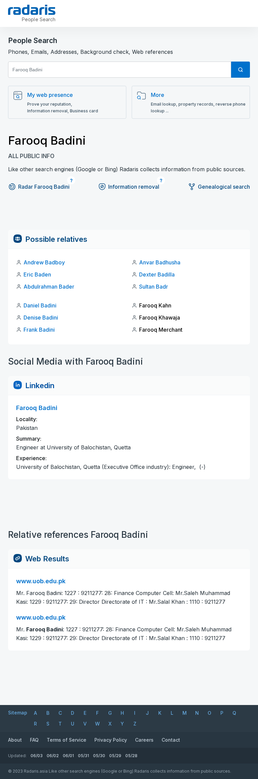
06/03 (37, 755)
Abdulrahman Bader (49, 286)
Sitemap (17, 712)
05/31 (83, 755)
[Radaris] (31, 10)
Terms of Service (66, 740)
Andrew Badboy (44, 262)
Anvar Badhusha (159, 262)
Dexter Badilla (157, 274)
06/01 (68, 755)
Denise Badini (41, 317)
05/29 (115, 755)
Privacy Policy (110, 740)
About (15, 740)
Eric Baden (37, 274)
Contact (171, 740)
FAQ (34, 740)
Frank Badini (39, 329)
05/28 (131, 755)
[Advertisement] (129, 214)
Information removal (133, 186)
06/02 (53, 755)
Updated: (17, 755)
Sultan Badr (153, 286)
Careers (144, 740)
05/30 (99, 755)
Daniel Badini (40, 305)
